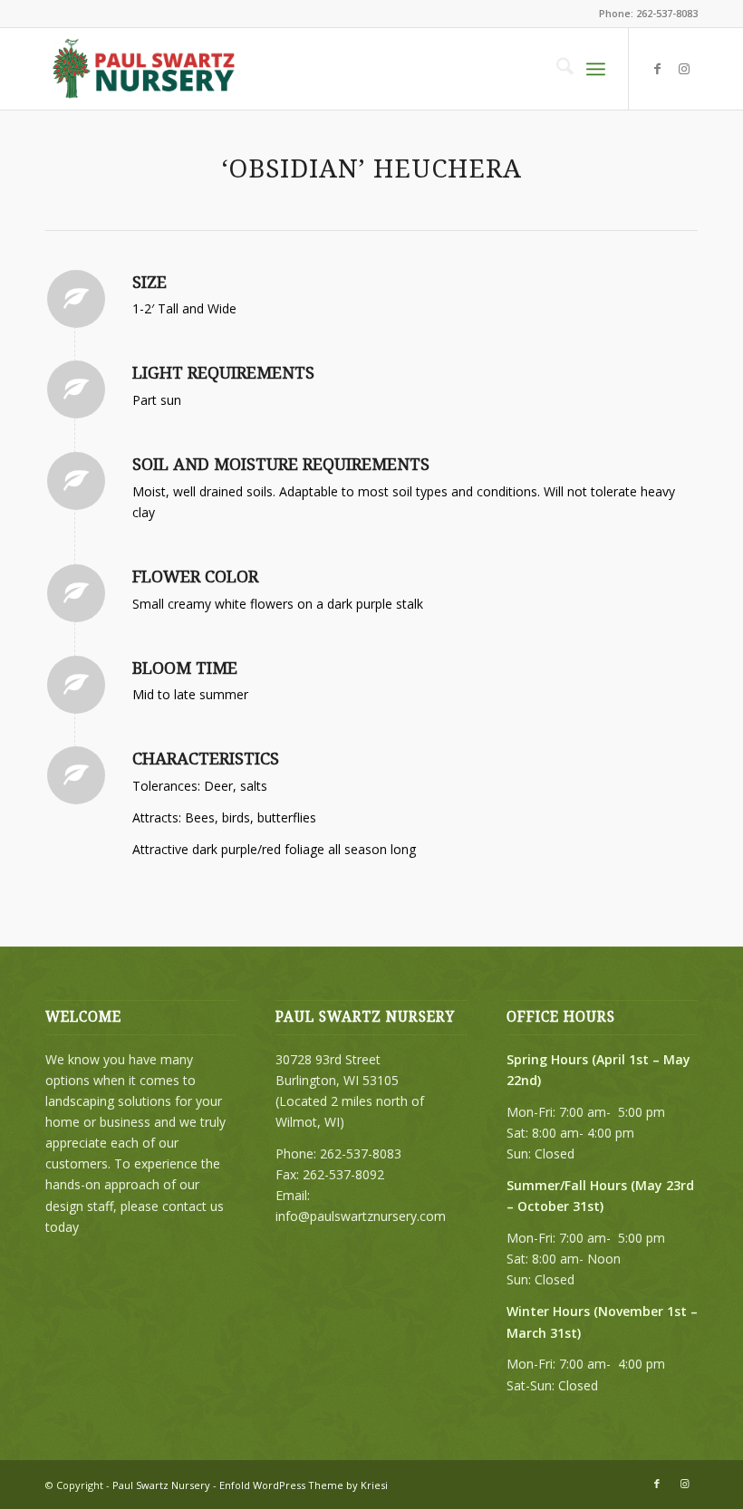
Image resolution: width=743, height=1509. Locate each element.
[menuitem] (556, 69)
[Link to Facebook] (657, 68)
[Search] (556, 69)
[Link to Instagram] (684, 68)
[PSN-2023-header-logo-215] (145, 69)
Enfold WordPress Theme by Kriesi (303, 1485)
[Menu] (595, 68)
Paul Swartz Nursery (161, 1485)
